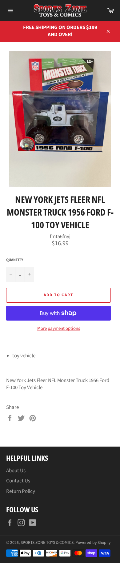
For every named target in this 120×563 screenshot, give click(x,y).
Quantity (14, 260)
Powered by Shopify (92, 542)
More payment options (58, 329)
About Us (16, 470)
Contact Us (18, 481)
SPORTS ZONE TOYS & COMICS (47, 542)
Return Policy (20, 491)
